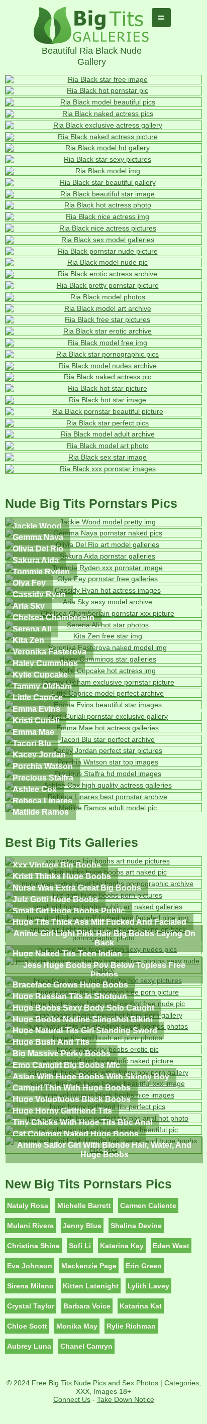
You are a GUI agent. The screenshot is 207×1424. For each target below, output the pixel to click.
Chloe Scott (27, 1326)
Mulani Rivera (30, 1226)
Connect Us (71, 1399)
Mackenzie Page (89, 1266)
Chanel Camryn (86, 1346)
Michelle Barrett (84, 1205)
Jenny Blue (82, 1226)
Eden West (171, 1246)
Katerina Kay (122, 1246)
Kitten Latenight (91, 1286)
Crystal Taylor (30, 1306)
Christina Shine (33, 1246)
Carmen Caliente (148, 1205)
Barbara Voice (87, 1306)
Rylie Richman (131, 1326)
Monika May (76, 1326)
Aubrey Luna (29, 1346)
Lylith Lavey (148, 1286)
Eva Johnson (29, 1266)
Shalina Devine (136, 1226)
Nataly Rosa (27, 1205)
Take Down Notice (125, 1399)
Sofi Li (80, 1246)
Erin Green (144, 1266)
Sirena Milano (30, 1286)
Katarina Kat (141, 1306)
